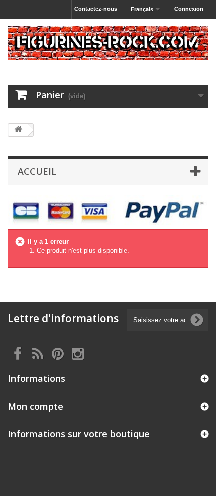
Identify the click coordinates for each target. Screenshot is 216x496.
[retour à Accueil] (18, 130)
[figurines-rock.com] (108, 43)
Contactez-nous (95, 9)
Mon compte (35, 406)
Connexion (188, 9)
